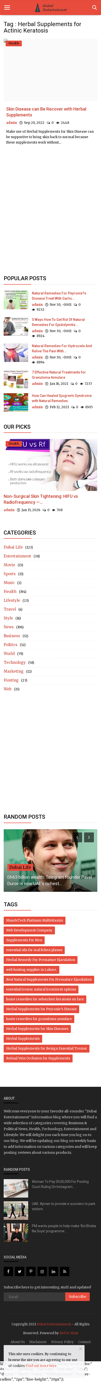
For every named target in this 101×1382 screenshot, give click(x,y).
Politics (10, 644)
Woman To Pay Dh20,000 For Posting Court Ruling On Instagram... (60, 1184)
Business (12, 636)
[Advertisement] (50, 172)
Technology (15, 662)
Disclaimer (38, 1342)
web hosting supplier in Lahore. (31, 970)
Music (9, 582)
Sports (10, 573)
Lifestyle (12, 600)
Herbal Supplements (23, 1039)
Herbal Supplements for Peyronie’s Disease (41, 1009)
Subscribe (77, 1296)
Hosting (11, 680)
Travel (10, 609)
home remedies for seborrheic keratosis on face (45, 999)
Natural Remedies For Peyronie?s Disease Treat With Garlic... (59, 295)
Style (8, 618)
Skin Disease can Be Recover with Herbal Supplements (46, 111)
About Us (18, 1342)
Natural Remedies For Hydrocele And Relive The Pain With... (62, 348)
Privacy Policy (62, 1342)
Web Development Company (29, 930)
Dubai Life (13, 547)
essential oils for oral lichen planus (34, 950)
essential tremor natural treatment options (41, 989)
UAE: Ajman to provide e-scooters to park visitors (63, 1206)
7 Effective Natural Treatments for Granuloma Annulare (59, 374)
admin (11, 123)
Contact (84, 1342)
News (9, 627)
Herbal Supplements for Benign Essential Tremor (46, 1048)
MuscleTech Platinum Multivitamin (34, 920)
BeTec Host (69, 1333)
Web (8, 689)
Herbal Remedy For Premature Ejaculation (40, 960)
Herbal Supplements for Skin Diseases (37, 1029)
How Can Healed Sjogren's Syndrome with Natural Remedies (62, 398)
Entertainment (17, 556)
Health (10, 591)
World (9, 653)
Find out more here (41, 1366)
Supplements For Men (24, 940)
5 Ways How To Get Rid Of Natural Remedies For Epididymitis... (58, 322)
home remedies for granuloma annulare (39, 1019)
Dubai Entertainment (54, 1324)
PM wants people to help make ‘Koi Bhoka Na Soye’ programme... (64, 1228)
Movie (9, 565)
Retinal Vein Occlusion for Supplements (38, 1058)
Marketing (14, 671)
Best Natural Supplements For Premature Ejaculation (49, 979)
